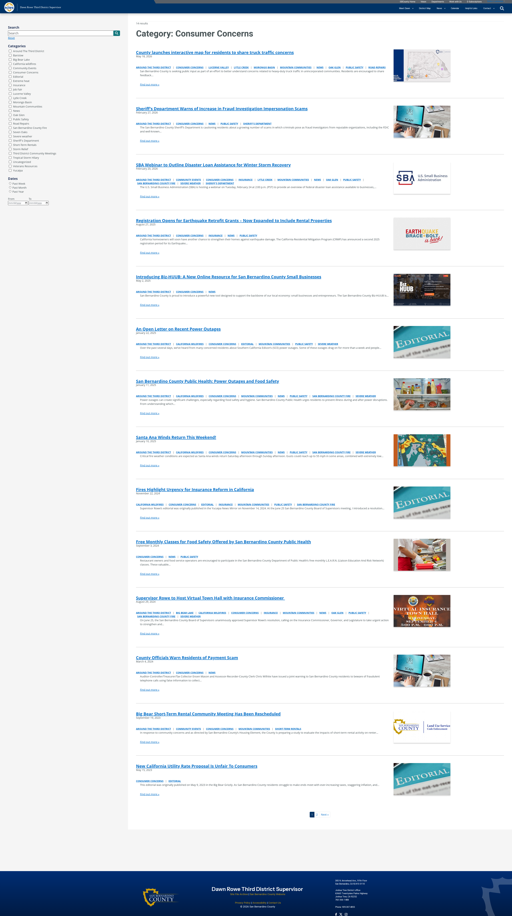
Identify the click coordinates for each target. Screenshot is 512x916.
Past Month (19, 187)
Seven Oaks (20, 132)
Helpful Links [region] (471, 8)
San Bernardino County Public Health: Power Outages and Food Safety (207, 381)
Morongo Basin (22, 102)
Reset (11, 38)
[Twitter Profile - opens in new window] (341, 914)
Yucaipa (18, 170)
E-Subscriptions (474, 2)
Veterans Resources (25, 166)
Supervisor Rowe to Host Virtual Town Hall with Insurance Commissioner (210, 598)
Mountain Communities (27, 106)
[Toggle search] (502, 8)
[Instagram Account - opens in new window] (346, 914)
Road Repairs (21, 123)
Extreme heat (21, 81)
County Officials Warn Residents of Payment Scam (187, 657)
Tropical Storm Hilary (26, 157)
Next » (325, 814)
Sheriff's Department (26, 140)
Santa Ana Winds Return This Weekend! (176, 437)
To (30, 199)
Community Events (24, 68)
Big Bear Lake (21, 59)
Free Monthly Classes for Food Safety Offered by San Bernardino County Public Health (223, 541)
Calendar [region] (455, 8)
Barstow (18, 55)
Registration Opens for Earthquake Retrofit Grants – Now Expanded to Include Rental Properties (234, 220)
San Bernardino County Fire (30, 128)
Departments (437, 2)
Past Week (18, 183)
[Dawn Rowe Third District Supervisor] (161, 897)
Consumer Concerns (25, 72)
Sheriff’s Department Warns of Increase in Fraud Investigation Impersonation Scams (222, 108)
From (11, 199)
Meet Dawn (404, 8)
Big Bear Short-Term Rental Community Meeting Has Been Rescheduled (208, 714)
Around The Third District (28, 51)
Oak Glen (19, 115)
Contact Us (274, 902)
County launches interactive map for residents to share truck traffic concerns (215, 52)
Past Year (18, 191)
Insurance (19, 85)
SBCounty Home (407, 2)
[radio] (10, 183)
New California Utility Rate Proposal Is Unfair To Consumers (196, 766)
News (439, 8)
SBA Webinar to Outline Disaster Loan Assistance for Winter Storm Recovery (213, 165)
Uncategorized (22, 162)
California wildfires (24, 64)
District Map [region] (425, 8)
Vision (423, 2)
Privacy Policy (242, 902)
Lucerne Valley (22, 94)
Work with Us (455, 2)
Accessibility (259, 902)
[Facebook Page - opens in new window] (336, 914)
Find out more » (149, 84)
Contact (487, 8)
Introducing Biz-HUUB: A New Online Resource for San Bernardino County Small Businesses (228, 276)
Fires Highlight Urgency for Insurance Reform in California (195, 489)
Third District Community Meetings (34, 153)
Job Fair (17, 89)
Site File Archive (239, 894)
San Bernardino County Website (267, 894)
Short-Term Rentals (25, 145)
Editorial (18, 76)
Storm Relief (20, 149)
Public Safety (21, 119)
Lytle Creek (20, 98)
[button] (116, 33)
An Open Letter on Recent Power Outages (178, 329)
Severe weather (22, 136)
